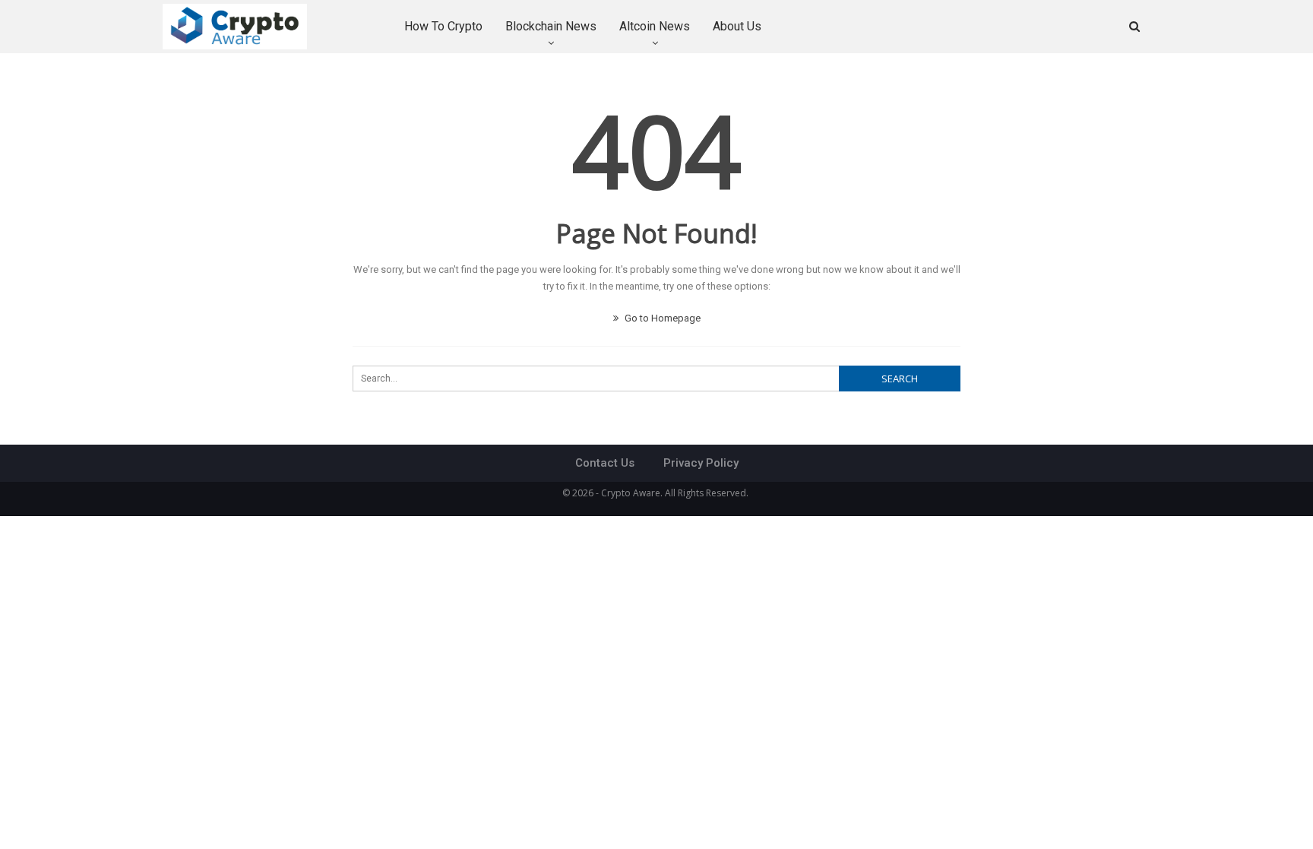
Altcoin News (654, 26)
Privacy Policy (701, 463)
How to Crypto (443, 26)
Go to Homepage (661, 318)
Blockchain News (550, 26)
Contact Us (604, 463)
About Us (737, 26)
